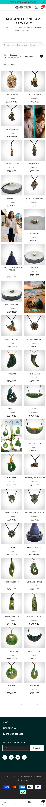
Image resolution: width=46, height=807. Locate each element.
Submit (36, 748)
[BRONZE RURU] (34, 150)
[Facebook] (4, 757)
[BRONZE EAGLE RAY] (11, 325)
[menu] (2, 7)
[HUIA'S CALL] (11, 185)
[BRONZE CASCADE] (11, 150)
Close (44, 2)
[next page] (42, 704)
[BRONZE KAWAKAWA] (34, 185)
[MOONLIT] (11, 395)
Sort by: (11, 56)
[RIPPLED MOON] (34, 637)
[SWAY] (34, 395)
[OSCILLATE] (11, 360)
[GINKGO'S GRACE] (34, 81)
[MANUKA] (11, 533)
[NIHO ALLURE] (34, 360)
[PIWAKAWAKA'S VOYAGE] (34, 499)
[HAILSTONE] (34, 254)
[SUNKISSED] (11, 464)
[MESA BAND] (34, 219)
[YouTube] (17, 757)
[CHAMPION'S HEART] (11, 603)
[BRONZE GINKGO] (11, 115)
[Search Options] (42, 44)
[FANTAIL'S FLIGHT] (11, 499)
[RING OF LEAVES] (11, 291)
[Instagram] (11, 757)
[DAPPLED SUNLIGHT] (34, 533)
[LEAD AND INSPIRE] (34, 568)
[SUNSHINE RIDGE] (11, 637)
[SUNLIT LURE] (34, 672)
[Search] (9, 7)
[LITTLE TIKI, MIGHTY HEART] (34, 464)
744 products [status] (9, 64)
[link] (16, 803)
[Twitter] (24, 757)
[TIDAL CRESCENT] (34, 429)
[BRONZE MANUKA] (34, 325)
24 (37, 704)
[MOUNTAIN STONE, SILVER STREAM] (11, 254)
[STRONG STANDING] (34, 603)
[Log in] (36, 7)
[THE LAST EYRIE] (11, 81)
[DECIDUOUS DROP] (11, 568)
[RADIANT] (11, 672)
